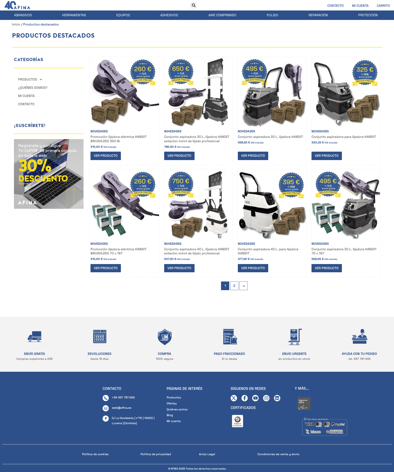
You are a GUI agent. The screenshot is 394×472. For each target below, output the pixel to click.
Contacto (335, 5)
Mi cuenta (360, 5)
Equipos (123, 15)
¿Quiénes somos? (32, 87)
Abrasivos (23, 15)
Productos (27, 79)
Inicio (16, 24)
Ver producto (106, 155)
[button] (193, 5)
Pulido (272, 15)
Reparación (318, 15)
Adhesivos (169, 15)
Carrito (383, 5)
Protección (368, 15)
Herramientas (74, 15)
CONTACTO (112, 388)
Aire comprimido (222, 15)
